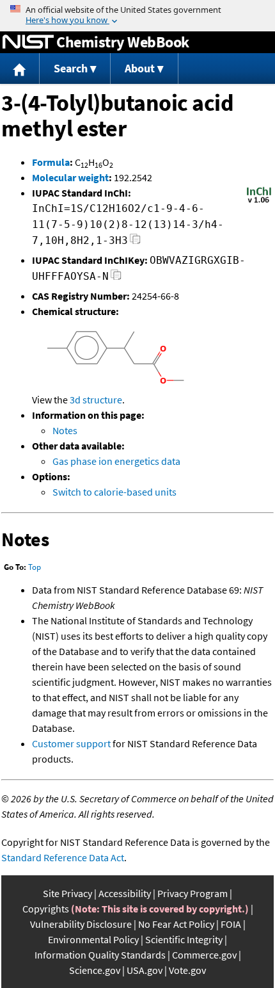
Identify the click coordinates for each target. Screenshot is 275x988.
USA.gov (144, 970)
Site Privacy (67, 893)
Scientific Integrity (184, 939)
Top (34, 567)
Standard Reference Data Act (62, 857)
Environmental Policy (93, 939)
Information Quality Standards (100, 954)
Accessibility (124, 893)
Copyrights (45, 908)
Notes (64, 430)
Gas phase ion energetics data (116, 461)
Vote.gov (187, 970)
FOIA (231, 924)
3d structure (96, 399)
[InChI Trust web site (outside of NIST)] (259, 201)
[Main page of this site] (20, 69)
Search (71, 68)
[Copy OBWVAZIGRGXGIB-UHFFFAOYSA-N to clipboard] (116, 278)
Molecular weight (70, 177)
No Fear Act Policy (176, 924)
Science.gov (94, 970)
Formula (51, 162)
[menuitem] (20, 69)
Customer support (71, 743)
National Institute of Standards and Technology (28, 42)
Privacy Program (192, 893)
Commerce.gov (204, 954)
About (140, 68)
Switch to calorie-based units (114, 491)
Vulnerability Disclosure (81, 924)
